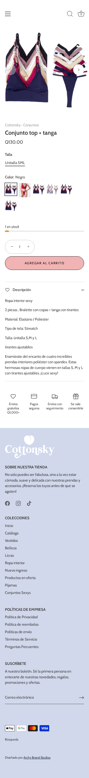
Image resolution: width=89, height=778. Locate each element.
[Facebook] (7, 503)
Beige (52, 189)
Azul (66, 189)
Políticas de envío (18, 632)
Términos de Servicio (21, 639)
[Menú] (7, 13)
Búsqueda (11, 739)
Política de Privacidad (21, 617)
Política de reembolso (22, 624)
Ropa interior (15, 563)
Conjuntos (31, 125)
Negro (11, 189)
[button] (10, 69)
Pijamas (11, 585)
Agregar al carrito (44, 263)
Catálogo (12, 533)
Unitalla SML (15, 163)
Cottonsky (13, 125)
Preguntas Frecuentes (22, 647)
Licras (9, 555)
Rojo (25, 190)
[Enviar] (81, 697)
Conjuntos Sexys (18, 592)
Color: (15, 177)
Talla (8, 154)
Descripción (21, 290)
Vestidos (11, 540)
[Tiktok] (29, 503)
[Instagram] (18, 503)
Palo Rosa (11, 206)
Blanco (38, 189)
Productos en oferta (20, 578)
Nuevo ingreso (16, 570)
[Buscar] (70, 14)
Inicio (9, 525)
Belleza (11, 548)
